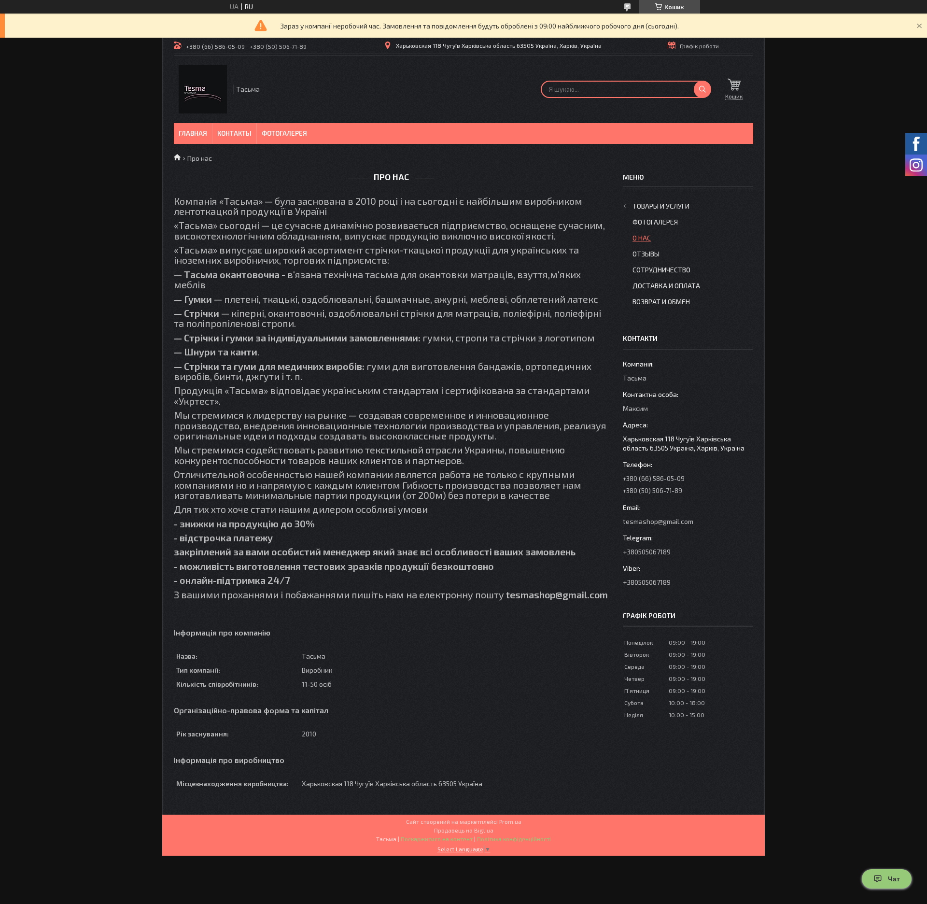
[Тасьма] (203, 89)
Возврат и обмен (661, 301)
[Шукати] (702, 89)
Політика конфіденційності (514, 838)
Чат (894, 879)
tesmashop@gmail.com (658, 521)
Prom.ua (510, 821)
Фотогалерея (284, 133)
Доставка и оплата (666, 286)
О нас (641, 238)
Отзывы (646, 254)
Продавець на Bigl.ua (463, 830)
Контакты (234, 133)
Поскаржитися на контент (437, 838)
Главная (193, 133)
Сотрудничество (661, 270)
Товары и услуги (660, 206)
